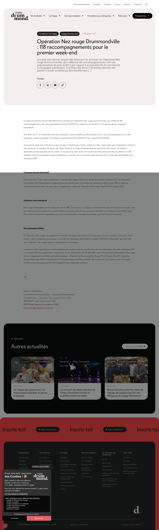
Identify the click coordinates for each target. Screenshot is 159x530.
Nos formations (107, 470)
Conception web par (130, 525)
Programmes (140, 16)
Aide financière (86, 461)
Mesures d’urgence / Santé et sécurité (130, 472)
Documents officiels (67, 470)
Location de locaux (66, 482)
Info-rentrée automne (82, 4)
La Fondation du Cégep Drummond (68, 466)
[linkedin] (47, 85)
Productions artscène (67, 486)
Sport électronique (46, 461)
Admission (122, 16)
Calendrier (138, 4)
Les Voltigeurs (44, 458)
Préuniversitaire (24, 458)
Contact (117, 4)
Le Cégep (53, 16)
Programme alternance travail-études (110, 485)
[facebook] (40, 85)
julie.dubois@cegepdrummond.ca (38, 308)
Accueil (104, 459)
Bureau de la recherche (68, 473)
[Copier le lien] (62, 85)
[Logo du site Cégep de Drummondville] (20, 15)
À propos (63, 458)
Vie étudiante (36, 16)
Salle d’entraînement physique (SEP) (67, 478)
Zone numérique (86, 477)
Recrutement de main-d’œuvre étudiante (109, 480)
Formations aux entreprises (99, 16)
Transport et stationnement (86, 469)
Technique (22, 461)
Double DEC (23, 464)
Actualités (97, 4)
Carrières (107, 4)
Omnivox (127, 4)
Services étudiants (72, 16)
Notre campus (65, 461)
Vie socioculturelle (46, 464)
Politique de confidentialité (79, 525)
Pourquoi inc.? (107, 466)
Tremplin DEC (23, 468)
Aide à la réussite (87, 458)
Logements (85, 473)
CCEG (62, 489)
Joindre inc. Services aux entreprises (110, 474)
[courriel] (55, 85)
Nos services (106, 463)
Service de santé (87, 464)
